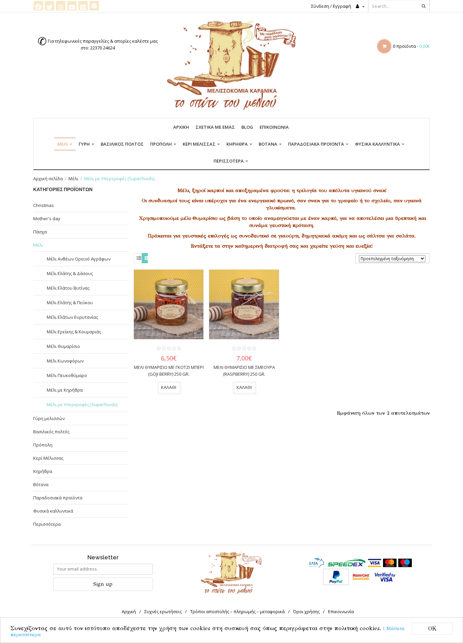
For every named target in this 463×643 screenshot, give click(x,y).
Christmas (43, 205)
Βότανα (268, 144)
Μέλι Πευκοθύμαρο (67, 375)
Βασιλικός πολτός (122, 144)
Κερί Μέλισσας (200, 144)
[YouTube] (72, 6)
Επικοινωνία (274, 127)
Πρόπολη (161, 144)
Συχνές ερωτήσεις (163, 611)
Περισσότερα (229, 161)
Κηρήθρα (237, 144)
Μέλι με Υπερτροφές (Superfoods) (82, 404)
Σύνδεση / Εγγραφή (331, 6)
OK (432, 628)
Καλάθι (168, 387)
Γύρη (85, 144)
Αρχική (181, 127)
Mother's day (46, 218)
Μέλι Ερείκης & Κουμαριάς (74, 332)
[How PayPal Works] (336, 577)
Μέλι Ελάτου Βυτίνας (68, 288)
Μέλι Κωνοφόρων (65, 361)
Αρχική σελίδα (48, 178)
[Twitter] (49, 6)
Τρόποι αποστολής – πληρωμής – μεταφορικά (237, 611)
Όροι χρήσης (306, 611)
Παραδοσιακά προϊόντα (316, 144)
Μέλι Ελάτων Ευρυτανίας (72, 317)
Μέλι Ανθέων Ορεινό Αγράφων (78, 259)
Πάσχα (40, 232)
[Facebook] (38, 6)
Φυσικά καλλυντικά (378, 144)
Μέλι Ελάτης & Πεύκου (70, 302)
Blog (247, 127)
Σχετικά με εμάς (215, 127)
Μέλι (63, 144)
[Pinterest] (83, 6)
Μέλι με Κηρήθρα (65, 390)
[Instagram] (60, 6)
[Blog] (94, 5)
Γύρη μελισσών (49, 418)
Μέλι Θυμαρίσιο (63, 346)
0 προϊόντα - (411, 46)
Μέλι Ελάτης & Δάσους (70, 273)
